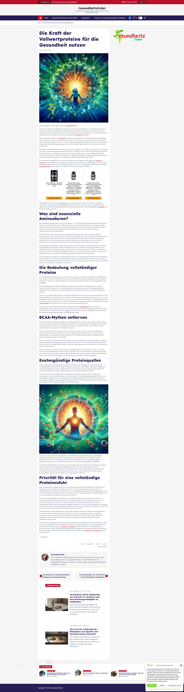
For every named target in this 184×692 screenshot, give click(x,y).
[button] (181, 665)
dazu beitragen (44, 303)
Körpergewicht (84, 306)
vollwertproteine (102, 546)
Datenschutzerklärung (166, 689)
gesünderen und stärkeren (93, 530)
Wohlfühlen (51, 671)
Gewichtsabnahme (44, 166)
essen (67, 310)
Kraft (98, 544)
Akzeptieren (151, 685)
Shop (46, 18)
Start (39, 22)
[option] (56, 673)
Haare (44, 283)
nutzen (105, 544)
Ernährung (62, 138)
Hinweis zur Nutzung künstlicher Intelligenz (110, 18)
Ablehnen (162, 685)
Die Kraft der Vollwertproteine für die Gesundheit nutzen (58, 22)
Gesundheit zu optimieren (68, 526)
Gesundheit (78, 135)
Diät (40, 50)
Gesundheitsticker (71, 125)
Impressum (176, 689)
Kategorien (85, 18)
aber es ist (63, 203)
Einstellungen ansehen (175, 685)
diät (83, 544)
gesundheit (91, 544)
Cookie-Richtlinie (154, 689)
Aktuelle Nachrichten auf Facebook (64, 18)
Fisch (82, 155)
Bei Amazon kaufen (54, 198)
